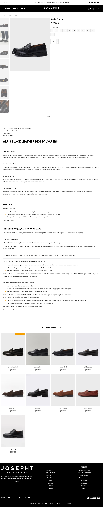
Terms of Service (50, 472)
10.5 (93, 30)
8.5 (74, 30)
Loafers (50, 483)
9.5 (83, 30)
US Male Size (55, 27)
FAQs (83, 488)
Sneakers (50, 480)
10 (88, 30)
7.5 (65, 30)
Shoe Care (84, 483)
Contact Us (84, 480)
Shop (15, 9)
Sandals (50, 488)
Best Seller (20, 334)
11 (52, 34)
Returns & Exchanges (84, 475)
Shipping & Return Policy (84, 470)
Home (7, 9)
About (24, 9)
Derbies (50, 485)
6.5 (56, 30)
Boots (50, 491)
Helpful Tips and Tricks (84, 472)
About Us (84, 485)
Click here (6, 310)
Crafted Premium (50, 470)
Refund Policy (50, 475)
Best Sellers (50, 478)
